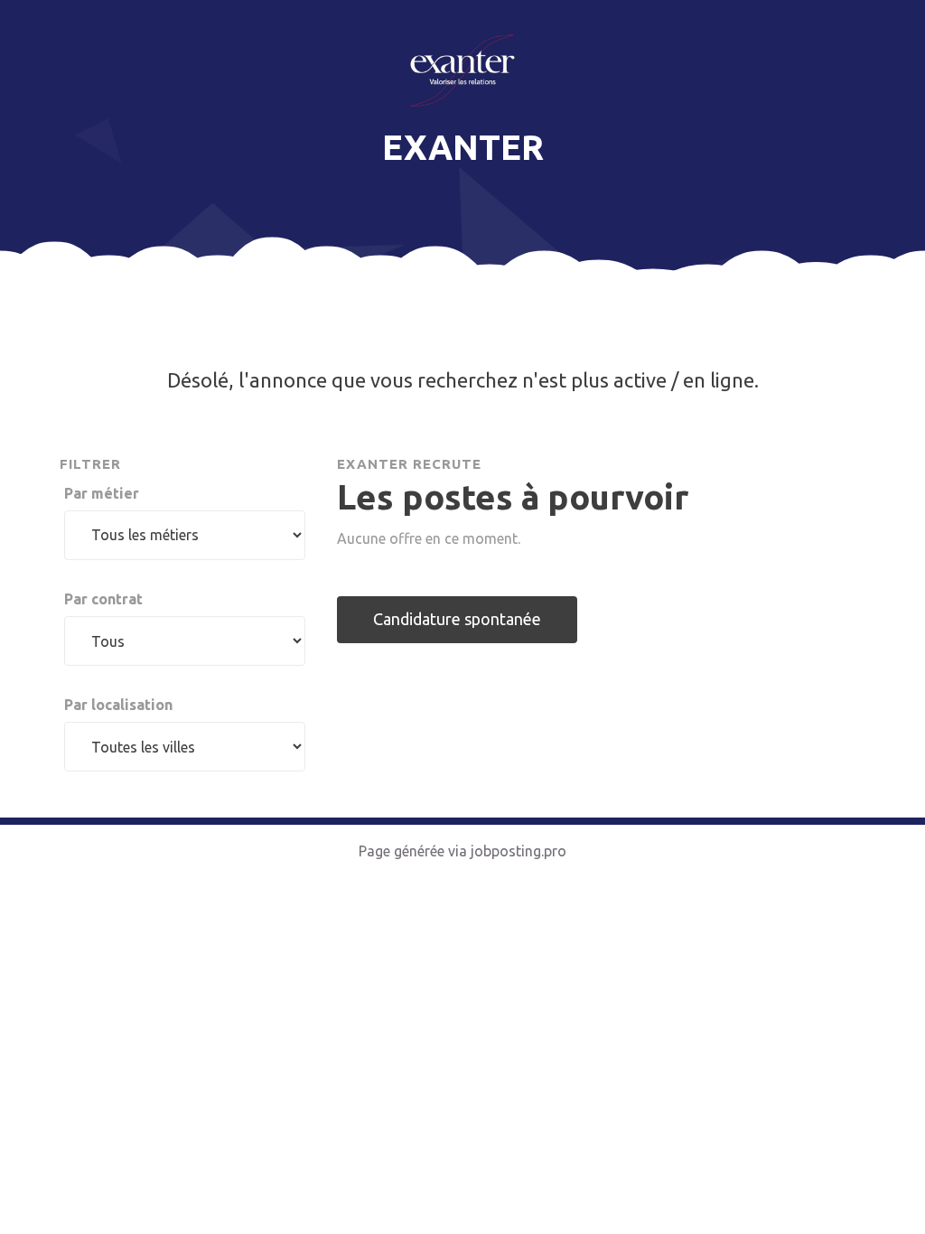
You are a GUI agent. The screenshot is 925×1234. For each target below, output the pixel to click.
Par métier (101, 493)
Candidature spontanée (457, 619)
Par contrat (103, 599)
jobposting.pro (518, 851)
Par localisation (118, 704)
